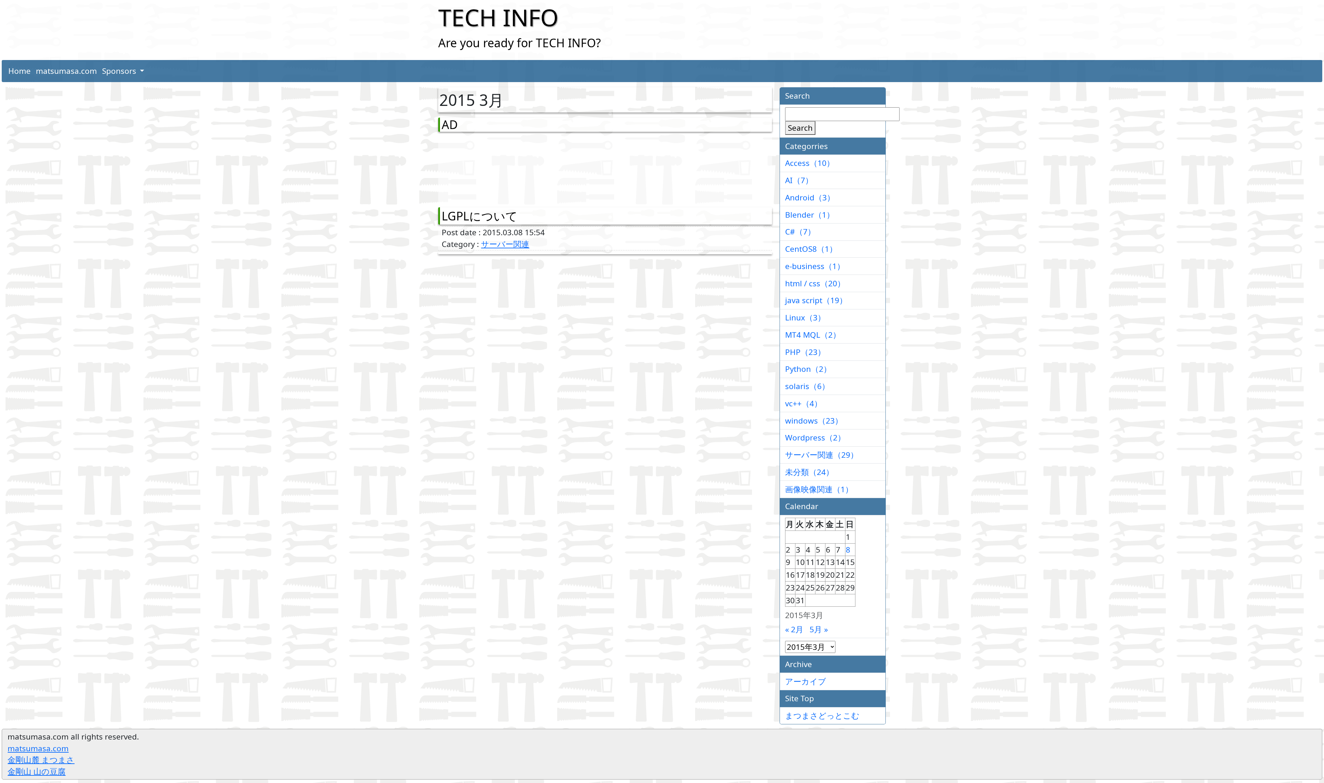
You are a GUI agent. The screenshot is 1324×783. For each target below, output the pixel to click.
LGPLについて (480, 216)
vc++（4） (803, 403)
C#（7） (800, 231)
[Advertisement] (477, 167)
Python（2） (808, 369)
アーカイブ (805, 681)
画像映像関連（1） (819, 489)
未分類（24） (809, 472)
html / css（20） (815, 283)
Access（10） (809, 163)
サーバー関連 (505, 244)
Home (19, 71)
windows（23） (814, 420)
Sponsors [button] (120, 71)
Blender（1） (809, 214)
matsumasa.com (66, 71)
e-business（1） (815, 266)
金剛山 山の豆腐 (37, 771)
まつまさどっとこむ (822, 715)
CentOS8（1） (811, 249)
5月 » (819, 629)
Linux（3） (805, 317)
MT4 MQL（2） (813, 334)
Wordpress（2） (815, 437)
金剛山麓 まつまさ (41, 759)
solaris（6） (807, 386)
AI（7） (799, 180)
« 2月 (794, 629)
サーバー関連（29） (821, 454)
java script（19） (816, 300)
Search (800, 127)
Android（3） (810, 197)
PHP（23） (805, 352)
